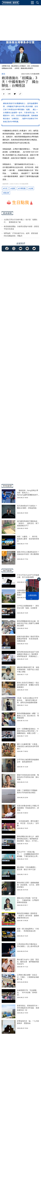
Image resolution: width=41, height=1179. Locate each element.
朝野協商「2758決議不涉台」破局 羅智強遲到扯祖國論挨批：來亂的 (21, 234)
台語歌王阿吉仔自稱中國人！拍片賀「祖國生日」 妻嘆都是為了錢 (20, 220)
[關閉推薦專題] (39, 579)
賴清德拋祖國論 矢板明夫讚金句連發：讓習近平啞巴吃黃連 (21, 227)
